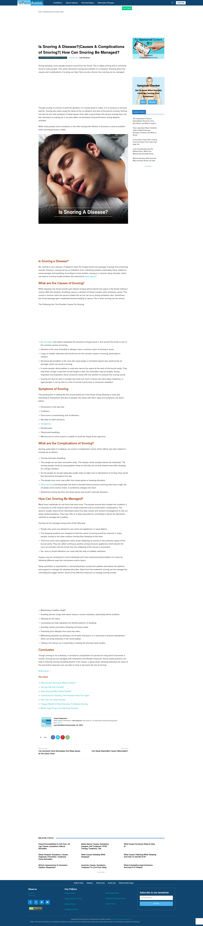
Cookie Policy (111, 904)
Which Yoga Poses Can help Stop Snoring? (59, 708)
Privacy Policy (69, 893)
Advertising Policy (112, 893)
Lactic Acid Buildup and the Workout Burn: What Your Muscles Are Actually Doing (143, 151)
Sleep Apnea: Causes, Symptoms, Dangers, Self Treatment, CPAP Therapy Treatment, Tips (95, 846)
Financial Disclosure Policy (115, 898)
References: (43, 671)
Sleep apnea (46, 485)
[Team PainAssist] (46, 722)
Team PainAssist (84, 58)
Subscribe (156, 903)
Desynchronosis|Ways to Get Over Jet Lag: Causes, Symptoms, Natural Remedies (54, 846)
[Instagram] (36, 902)
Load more (147, 166)
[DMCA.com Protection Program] (35, 909)
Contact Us (31, 895)
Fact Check (127, 8)
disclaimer (59, 723)
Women (152, 102)
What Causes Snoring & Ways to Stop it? (58, 683)
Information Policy (71, 909)
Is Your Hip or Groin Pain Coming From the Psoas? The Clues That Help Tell (145, 142)
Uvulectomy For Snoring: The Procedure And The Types (65, 696)
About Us (31, 893)
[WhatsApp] (67, 737)
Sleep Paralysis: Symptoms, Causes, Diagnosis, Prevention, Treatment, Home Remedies (53, 857)
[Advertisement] (83, 28)
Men (143, 102)
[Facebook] (53, 737)
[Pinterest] (63, 737)
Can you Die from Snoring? (52, 687)
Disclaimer (122, 919)
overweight (48, 342)
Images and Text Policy (73, 899)
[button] (172, 2)
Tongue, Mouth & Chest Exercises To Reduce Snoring (64, 704)
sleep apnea (90, 276)
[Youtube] (47, 902)
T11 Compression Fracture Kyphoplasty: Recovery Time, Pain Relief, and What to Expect (144, 121)
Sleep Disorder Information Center (53, 12)
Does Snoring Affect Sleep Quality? (56, 691)
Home (40, 12)
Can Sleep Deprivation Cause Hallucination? (110, 751)
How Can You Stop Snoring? (53, 700)
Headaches (46, 424)
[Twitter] (58, 737)
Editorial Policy (70, 904)
